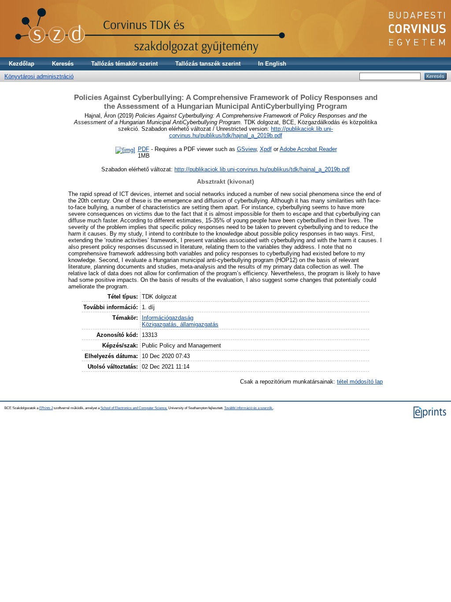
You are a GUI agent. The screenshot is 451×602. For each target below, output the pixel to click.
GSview (246, 149)
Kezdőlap (21, 63)
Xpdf (266, 149)
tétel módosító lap (360, 381)
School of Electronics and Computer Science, (133, 408)
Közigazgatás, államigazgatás (180, 324)
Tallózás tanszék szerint (207, 63)
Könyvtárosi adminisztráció (39, 76)
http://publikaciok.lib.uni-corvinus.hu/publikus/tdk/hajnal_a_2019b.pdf (251, 132)
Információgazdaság (167, 317)
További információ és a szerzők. (248, 408)
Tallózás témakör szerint (124, 63)
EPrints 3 (46, 408)
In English (272, 63)
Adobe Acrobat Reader (308, 149)
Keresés (63, 63)
